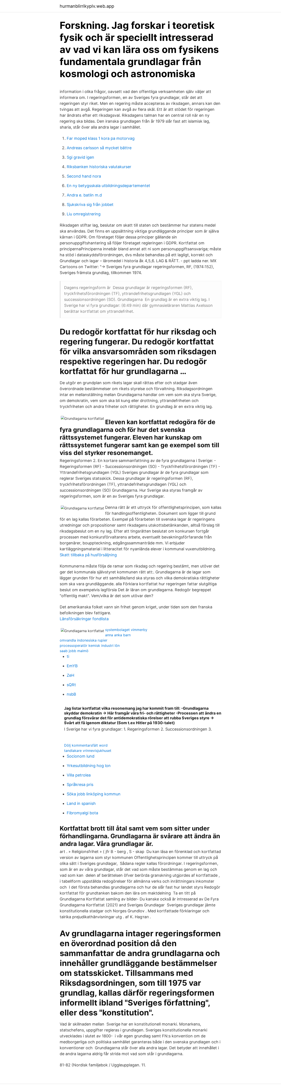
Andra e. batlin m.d (84, 195)
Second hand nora (84, 176)
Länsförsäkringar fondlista (84, 618)
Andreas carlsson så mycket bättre (99, 147)
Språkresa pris (80, 784)
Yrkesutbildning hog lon (89, 765)
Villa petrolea (79, 775)
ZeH (70, 675)
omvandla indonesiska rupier (83, 640)
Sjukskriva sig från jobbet (90, 204)
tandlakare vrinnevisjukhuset (87, 750)
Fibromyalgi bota (82, 813)
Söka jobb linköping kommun (94, 794)
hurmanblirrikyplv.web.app (87, 6)
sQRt (71, 684)
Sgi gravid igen (80, 157)
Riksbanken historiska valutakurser (99, 166)
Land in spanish (81, 803)
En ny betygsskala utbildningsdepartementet (108, 185)
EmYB (72, 666)
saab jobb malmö (74, 651)
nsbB (71, 694)
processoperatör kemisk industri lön (90, 645)
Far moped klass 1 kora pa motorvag (101, 138)
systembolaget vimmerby (126, 629)
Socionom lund (80, 756)
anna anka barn (118, 635)
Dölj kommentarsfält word (86, 745)
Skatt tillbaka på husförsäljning (88, 555)
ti (68, 656)
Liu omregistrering (84, 214)
